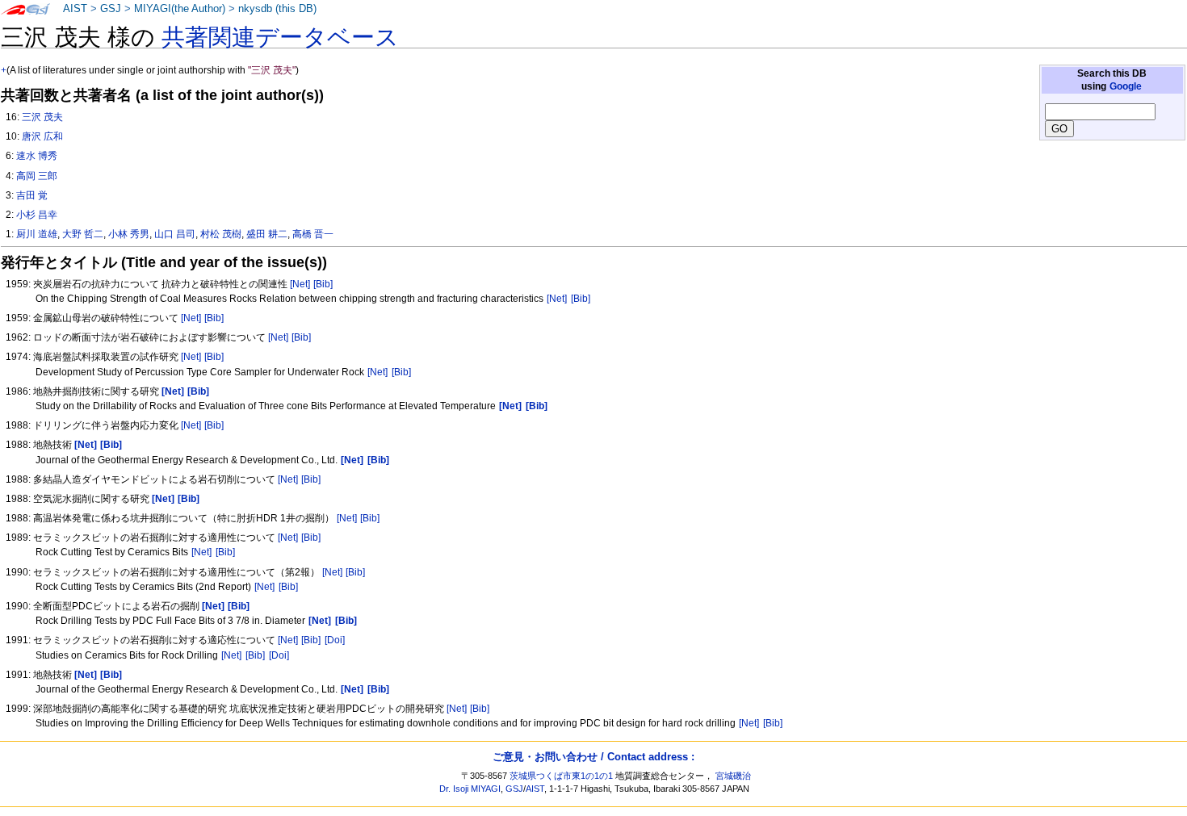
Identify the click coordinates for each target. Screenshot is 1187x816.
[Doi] (335, 640)
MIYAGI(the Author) (179, 9)
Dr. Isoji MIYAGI (470, 788)
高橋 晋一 (312, 234)
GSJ (110, 9)
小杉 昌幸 (36, 214)
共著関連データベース (280, 37)
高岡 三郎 (36, 176)
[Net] (300, 284)
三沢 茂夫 (42, 117)
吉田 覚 (32, 195)
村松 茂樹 (220, 234)
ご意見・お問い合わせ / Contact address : (593, 757)
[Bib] (323, 284)
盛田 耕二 (266, 234)
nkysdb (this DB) (277, 9)
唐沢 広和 (42, 136)
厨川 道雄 (36, 234)
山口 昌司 (174, 234)
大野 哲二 (82, 234)
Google (1125, 86)
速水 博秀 (36, 155)
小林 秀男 (128, 234)
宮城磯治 (733, 775)
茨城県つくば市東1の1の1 (561, 775)
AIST (75, 9)
